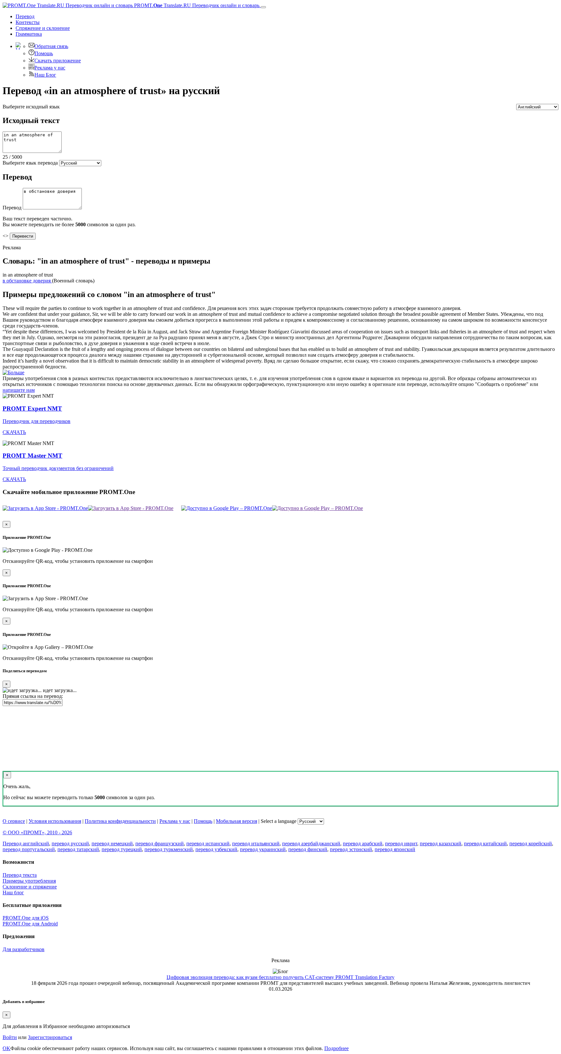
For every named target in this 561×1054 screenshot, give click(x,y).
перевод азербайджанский (311, 843)
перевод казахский (440, 843)
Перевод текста (20, 875)
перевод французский (159, 843)
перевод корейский (530, 843)
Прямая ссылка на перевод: (33, 696)
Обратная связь (51, 46)
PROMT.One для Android (30, 923)
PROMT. (196, 5)
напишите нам (19, 390)
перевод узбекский (216, 849)
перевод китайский (485, 843)
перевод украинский (263, 849)
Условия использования (55, 821)
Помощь (43, 53)
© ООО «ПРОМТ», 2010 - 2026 (37, 832)
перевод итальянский (256, 843)
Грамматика (29, 34)
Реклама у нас (49, 67)
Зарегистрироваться (50, 1037)
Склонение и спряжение (30, 886)
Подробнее (336, 1048)
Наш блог (13, 892)
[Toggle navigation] (263, 7)
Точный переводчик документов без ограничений (58, 468)
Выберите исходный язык (31, 106)
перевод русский (70, 843)
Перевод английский (26, 843)
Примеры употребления (29, 881)
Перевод (25, 16)
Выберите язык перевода (30, 163)
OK (6, 1048)
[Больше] (13, 372)
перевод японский (395, 849)
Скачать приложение (57, 60)
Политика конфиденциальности (120, 821)
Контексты (28, 22)
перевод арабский (362, 843)
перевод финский (307, 849)
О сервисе (14, 821)
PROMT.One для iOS (26, 918)
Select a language (278, 821)
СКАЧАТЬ (14, 432)
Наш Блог (45, 75)
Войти (10, 1037)
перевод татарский (78, 849)
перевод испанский (208, 843)
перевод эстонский (351, 849)
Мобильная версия (236, 821)
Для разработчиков (23, 949)
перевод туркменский (168, 849)
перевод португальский (29, 849)
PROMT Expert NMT (32, 408)
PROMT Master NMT (32, 455)
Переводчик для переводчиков (36, 421)
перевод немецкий (112, 843)
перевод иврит (401, 843)
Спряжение (43, 28)
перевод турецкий (122, 849)
